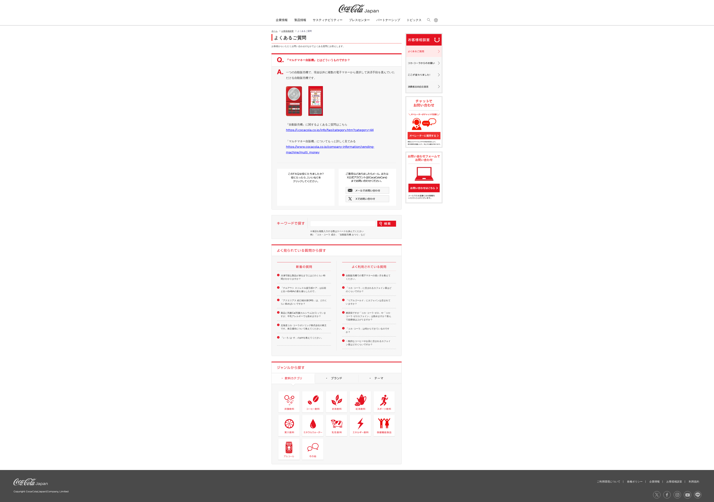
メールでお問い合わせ (367, 190)
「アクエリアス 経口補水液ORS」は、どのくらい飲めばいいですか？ (304, 302)
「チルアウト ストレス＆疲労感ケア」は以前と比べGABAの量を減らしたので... (303, 289)
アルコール (289, 449)
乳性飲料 (336, 426)
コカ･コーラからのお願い (424, 63)
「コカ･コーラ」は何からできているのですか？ (367, 330)
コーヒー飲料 (313, 402)
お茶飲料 (336, 402)
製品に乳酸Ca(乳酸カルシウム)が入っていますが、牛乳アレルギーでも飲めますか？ (303, 314)
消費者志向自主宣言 (424, 86)
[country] (435, 20)
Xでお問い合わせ (367, 198)
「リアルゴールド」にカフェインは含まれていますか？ (368, 302)
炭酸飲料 (289, 402)
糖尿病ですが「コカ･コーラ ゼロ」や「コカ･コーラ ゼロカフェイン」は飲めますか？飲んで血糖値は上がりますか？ (368, 316)
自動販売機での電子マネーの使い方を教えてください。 (368, 277)
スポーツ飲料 (384, 402)
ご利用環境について (608, 481)
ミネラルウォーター (313, 426)
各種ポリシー (635, 481)
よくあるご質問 (424, 51)
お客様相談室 (287, 31)
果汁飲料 (289, 426)
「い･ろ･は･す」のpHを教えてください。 (302, 337)
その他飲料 (313, 449)
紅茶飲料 (360, 402)
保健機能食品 (384, 426)
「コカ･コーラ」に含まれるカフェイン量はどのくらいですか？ (369, 289)
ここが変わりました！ (424, 75)
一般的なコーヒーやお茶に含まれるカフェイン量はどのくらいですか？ (368, 343)
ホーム (274, 31)
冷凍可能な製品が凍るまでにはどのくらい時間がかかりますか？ (303, 277)
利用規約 (694, 481)
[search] (428, 20)
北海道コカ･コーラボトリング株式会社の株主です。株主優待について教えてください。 (304, 327)
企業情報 (654, 481)
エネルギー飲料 (360, 426)
